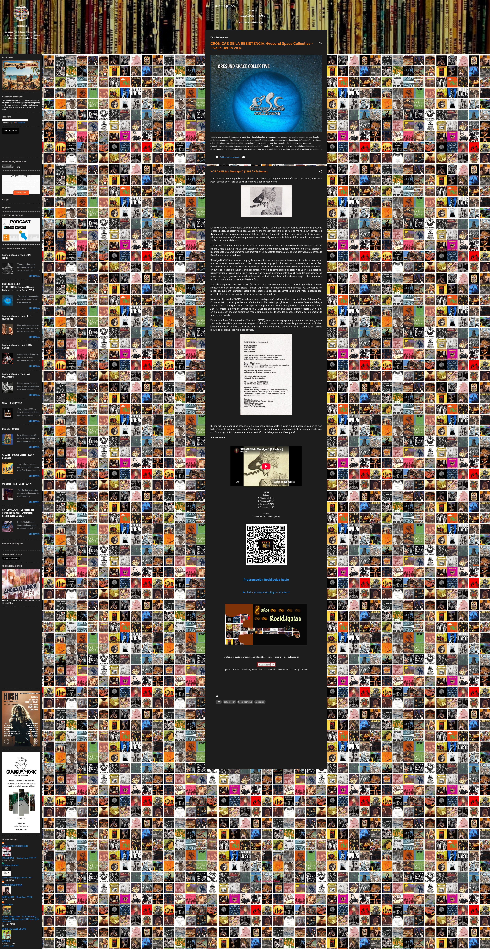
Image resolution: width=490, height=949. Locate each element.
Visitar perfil (21, 43)
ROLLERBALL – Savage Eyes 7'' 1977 (19, 858)
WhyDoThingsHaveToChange (15, 846)
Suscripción (21, 193)
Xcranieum (259, 702)
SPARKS (6, 941)
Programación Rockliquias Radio (266, 579)
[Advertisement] (266, 789)
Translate (21, 122)
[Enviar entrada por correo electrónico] (243, 158)
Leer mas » (34, 276)
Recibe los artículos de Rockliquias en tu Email (266, 592)
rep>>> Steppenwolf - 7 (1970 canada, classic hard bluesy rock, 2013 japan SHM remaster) (20, 919)
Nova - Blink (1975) (12, 403)
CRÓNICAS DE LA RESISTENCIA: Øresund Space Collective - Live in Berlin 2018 (18, 287)
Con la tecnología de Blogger (267, 881)
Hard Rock (247, 16)
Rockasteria (7, 904)
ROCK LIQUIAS (223, 6)
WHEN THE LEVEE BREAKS (14, 929)
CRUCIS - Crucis (10, 429)
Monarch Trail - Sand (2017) (17, 483)
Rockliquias (21, 26)
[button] (320, 43)
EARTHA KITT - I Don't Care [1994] (17, 897)
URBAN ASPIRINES (10, 865)
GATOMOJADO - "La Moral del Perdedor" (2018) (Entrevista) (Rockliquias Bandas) (18, 512)
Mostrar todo (8, 946)
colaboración (229, 702)
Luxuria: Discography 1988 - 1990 (17, 877)
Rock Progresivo (245, 702)
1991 (219, 702)
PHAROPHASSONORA (12, 885)
